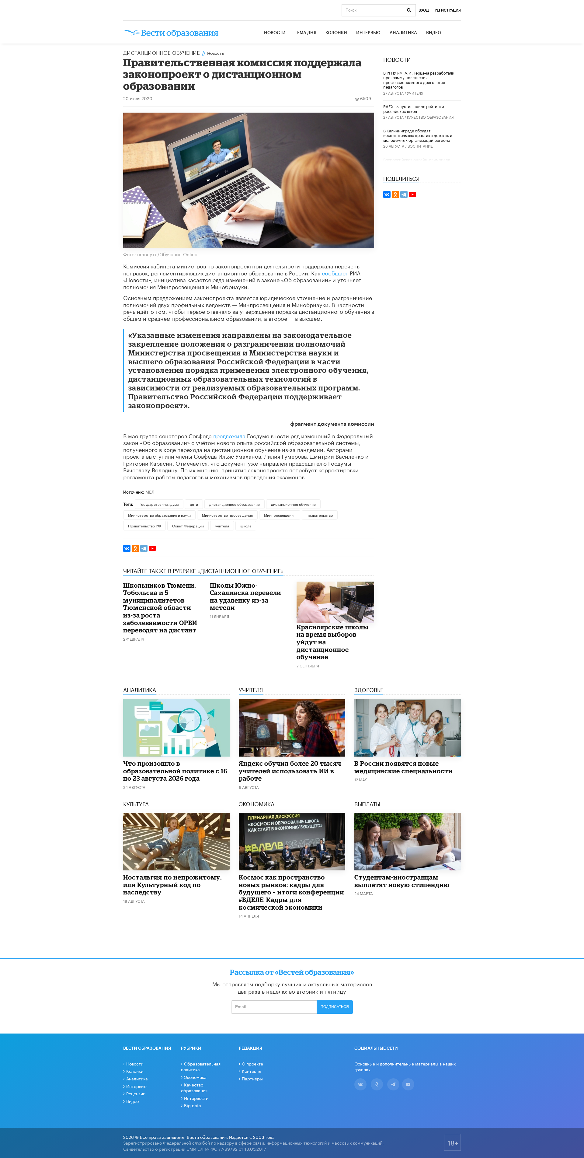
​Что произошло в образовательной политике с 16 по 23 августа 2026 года (175, 771)
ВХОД (424, 10)
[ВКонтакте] (126, 548)
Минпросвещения (279, 515)
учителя (222, 525)
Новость (215, 52)
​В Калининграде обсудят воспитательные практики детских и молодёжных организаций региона (417, 135)
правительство (320, 515)
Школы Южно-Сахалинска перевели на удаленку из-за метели (245, 596)
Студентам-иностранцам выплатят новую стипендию (402, 880)
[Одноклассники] (135, 548)
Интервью (368, 33)
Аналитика (403, 33)
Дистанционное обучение (161, 52)
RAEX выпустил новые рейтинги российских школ (413, 108)
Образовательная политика (201, 1066)
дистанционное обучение (293, 504)
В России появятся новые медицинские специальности (403, 767)
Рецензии (135, 1093)
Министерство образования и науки (159, 515)
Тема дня (305, 33)
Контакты (251, 1070)
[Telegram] (144, 548)
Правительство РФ (144, 525)
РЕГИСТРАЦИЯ (448, 10)
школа (245, 525)
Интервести (196, 1097)
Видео (433, 33)
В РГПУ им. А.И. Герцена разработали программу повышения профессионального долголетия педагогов (418, 79)
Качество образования (430, 117)
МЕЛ (150, 491)
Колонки (336, 33)
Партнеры (252, 1078)
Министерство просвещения (227, 515)
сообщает (336, 272)
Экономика (195, 1076)
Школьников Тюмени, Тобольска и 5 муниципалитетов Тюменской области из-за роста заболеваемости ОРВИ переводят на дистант (160, 608)
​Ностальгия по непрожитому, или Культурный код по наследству (172, 884)
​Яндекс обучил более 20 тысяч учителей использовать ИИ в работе (290, 771)
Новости (275, 33)
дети (194, 504)
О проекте (252, 1063)
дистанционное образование (234, 504)
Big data (192, 1105)
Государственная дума (159, 504)
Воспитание (420, 146)
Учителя (415, 93)
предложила (230, 435)
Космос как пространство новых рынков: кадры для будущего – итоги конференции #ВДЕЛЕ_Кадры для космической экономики (291, 892)
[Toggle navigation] (455, 33)
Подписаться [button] (335, 1007)
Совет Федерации (188, 525)
